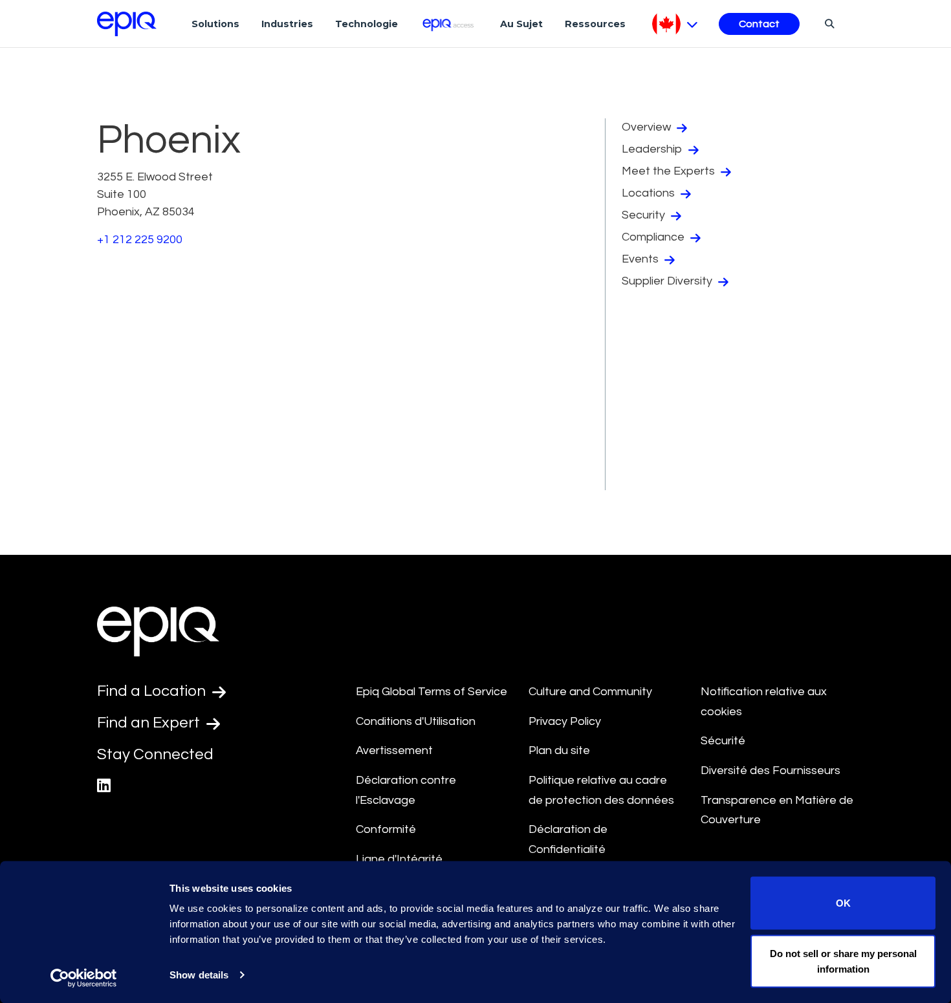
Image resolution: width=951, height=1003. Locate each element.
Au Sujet (521, 24)
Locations (649, 193)
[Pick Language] (675, 24)
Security (645, 215)
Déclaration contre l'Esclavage (406, 790)
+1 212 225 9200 (139, 239)
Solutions (215, 24)
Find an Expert (150, 723)
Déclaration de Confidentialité (568, 839)
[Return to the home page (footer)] (127, 24)
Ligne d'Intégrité (399, 859)
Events (641, 259)
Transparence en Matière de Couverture (777, 810)
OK (843, 903)
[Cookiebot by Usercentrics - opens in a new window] (83, 977)
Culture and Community (590, 691)
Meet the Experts (669, 171)
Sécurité (723, 741)
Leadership (653, 149)
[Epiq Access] (449, 23)
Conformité (386, 829)
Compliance (654, 237)
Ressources (595, 24)
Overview (647, 127)
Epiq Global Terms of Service (431, 691)
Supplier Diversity (668, 281)
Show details (198, 974)
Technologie (366, 24)
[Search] (827, 23)
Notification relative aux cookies (764, 701)
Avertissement (394, 750)
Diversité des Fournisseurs (770, 770)
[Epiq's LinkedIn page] (104, 786)
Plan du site (559, 750)
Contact (759, 24)
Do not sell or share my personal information (843, 960)
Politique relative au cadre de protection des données (601, 790)
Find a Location (153, 691)
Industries (287, 24)
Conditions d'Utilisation (416, 721)
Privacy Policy (565, 721)
